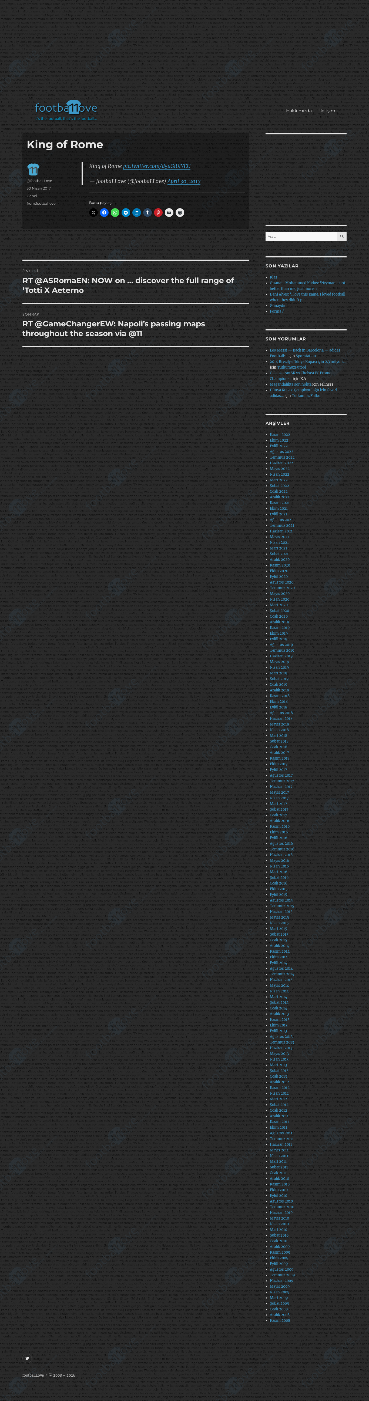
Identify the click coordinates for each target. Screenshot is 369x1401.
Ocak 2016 (278, 883)
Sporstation (306, 356)
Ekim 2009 (279, 1258)
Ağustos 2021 (281, 520)
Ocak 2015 (278, 940)
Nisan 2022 (279, 474)
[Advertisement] (186, 52)
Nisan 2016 (279, 866)
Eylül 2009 (279, 1263)
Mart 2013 (278, 1065)
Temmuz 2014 (282, 974)
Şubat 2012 (279, 1104)
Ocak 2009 (279, 1309)
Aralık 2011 (279, 1116)
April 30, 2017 (183, 181)
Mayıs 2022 (280, 468)
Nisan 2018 (279, 730)
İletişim (327, 110)
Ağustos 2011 (281, 1133)
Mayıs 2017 (279, 792)
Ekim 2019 (279, 633)
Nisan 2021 (279, 542)
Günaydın (278, 305)
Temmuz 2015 (282, 906)
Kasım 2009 (280, 1252)
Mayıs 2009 (280, 1286)
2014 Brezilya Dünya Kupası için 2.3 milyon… (307, 361)
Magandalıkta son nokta (290, 384)
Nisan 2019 (279, 667)
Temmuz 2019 (282, 650)
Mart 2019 (278, 673)
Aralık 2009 (280, 1246)
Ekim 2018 (279, 701)
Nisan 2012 (279, 1093)
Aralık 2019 (279, 622)
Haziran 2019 (281, 656)
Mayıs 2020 (280, 593)
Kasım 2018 (280, 696)
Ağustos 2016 (281, 843)
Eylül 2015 (278, 894)
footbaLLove (33, 1375)
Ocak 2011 (278, 1173)
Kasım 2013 (279, 1019)
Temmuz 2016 (282, 849)
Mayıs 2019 (279, 662)
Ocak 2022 (279, 491)
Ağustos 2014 (281, 968)
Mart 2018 (278, 735)
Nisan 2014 (279, 991)
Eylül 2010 (278, 1195)
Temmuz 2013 (282, 1042)
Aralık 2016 (279, 821)
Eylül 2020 (279, 576)
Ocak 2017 (278, 815)
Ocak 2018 (278, 747)
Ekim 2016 (279, 832)
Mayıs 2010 (279, 1218)
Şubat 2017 (279, 809)
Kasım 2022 (280, 434)
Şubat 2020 (279, 610)
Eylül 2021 (278, 514)
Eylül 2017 (278, 769)
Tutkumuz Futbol (306, 395)
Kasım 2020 (280, 565)
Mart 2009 (279, 1298)
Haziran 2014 (281, 980)
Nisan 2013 (279, 1059)
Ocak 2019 (278, 684)
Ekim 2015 (279, 889)
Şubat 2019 (279, 679)
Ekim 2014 (279, 957)
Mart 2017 (278, 803)
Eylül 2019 (278, 639)
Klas (273, 277)
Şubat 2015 (279, 934)
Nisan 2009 (280, 1292)
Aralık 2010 (279, 1178)
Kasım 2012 (280, 1087)
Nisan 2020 (279, 599)
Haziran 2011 (281, 1144)
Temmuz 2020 (282, 588)
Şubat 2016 (279, 877)
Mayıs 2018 (279, 724)
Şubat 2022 (279, 485)
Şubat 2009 (279, 1303)
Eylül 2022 (279, 446)
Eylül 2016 (278, 838)
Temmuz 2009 (282, 1275)
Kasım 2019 (280, 627)
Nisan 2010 (279, 1224)
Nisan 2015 (279, 923)
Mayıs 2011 (279, 1150)
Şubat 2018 (279, 741)
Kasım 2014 (280, 951)
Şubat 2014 (279, 1002)
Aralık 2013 (279, 1014)
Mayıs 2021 (279, 537)
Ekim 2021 (279, 508)
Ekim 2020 (279, 571)
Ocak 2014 (278, 1008)
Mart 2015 (278, 928)
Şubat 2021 (279, 554)
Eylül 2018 (278, 707)
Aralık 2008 (280, 1315)
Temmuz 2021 (282, 525)
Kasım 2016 (280, 826)
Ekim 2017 (279, 764)
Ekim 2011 (278, 1127)
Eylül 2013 (278, 1031)
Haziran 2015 (281, 911)
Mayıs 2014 (279, 985)
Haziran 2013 (281, 1048)
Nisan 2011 (279, 1156)
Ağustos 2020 (281, 582)
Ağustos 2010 (281, 1201)
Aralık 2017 (279, 752)
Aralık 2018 (279, 690)
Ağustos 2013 (281, 1036)
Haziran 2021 (281, 531)
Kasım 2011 (279, 1122)
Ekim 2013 (278, 1025)
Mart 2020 (279, 605)
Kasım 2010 (280, 1184)
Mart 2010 (278, 1229)
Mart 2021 (278, 548)
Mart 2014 (278, 997)
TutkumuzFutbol (291, 367)
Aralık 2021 (279, 497)
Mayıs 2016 (279, 860)
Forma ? (277, 311)
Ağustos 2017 (281, 775)
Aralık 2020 (280, 559)
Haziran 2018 (281, 718)
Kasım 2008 (280, 1320)
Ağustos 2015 (281, 900)
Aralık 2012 (279, 1082)
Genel (32, 196)
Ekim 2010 (279, 1190)
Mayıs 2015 (279, 917)
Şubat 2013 (279, 1070)
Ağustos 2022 (281, 451)
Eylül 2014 (278, 963)
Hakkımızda (299, 110)
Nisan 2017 (279, 798)
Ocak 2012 (278, 1110)
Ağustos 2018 (281, 713)
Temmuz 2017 (282, 781)
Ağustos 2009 (282, 1269)
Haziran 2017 (281, 786)
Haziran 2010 (281, 1212)
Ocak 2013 (278, 1076)
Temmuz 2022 (282, 457)
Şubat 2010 (279, 1235)
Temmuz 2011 (282, 1139)
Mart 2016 (278, 872)
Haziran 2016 (281, 855)
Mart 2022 (279, 480)
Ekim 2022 (279, 440)
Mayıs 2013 (279, 1053)
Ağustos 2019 (281, 644)
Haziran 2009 (281, 1281)
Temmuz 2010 (282, 1207)
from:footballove (41, 203)
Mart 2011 (278, 1161)
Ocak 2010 (278, 1241)
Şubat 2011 (279, 1167)
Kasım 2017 (280, 758)
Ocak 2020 (279, 616)
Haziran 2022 (281, 463)
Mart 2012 (278, 1099)
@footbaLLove (39, 180)
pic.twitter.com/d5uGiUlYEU (156, 166)
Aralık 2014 (279, 945)
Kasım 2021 (280, 503)
